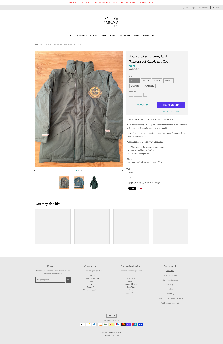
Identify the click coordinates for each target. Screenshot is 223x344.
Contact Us (130, 293)
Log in (193, 8)
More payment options (171, 111)
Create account (203, 8)
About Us (92, 275)
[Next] (122, 170)
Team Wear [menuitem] (125, 36)
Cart (217, 8)
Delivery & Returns (92, 278)
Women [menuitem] (93, 36)
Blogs (131, 290)
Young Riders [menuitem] (108, 36)
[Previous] (35, 170)
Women (130, 281)
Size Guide (92, 284)
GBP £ (6, 7)
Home (37, 45)
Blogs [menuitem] (137, 36)
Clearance (131, 278)
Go (68, 280)
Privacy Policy (92, 287)
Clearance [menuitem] (82, 36)
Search (92, 281)
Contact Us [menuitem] (148, 36)
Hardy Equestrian (114, 332)
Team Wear (131, 287)
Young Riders (130, 284)
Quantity (132, 91)
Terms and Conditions (91, 290)
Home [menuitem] (70, 36)
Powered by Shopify (111, 335)
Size (130, 76)
